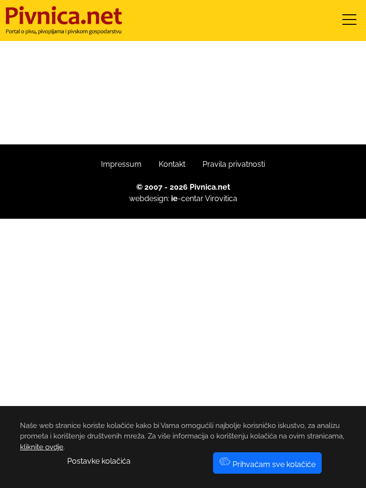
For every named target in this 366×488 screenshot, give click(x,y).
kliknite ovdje (41, 447)
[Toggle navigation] (349, 22)
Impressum (121, 164)
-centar (187, 198)
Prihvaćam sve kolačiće (273, 464)
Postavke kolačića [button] (99, 461)
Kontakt (172, 164)
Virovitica (221, 198)
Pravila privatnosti (234, 164)
